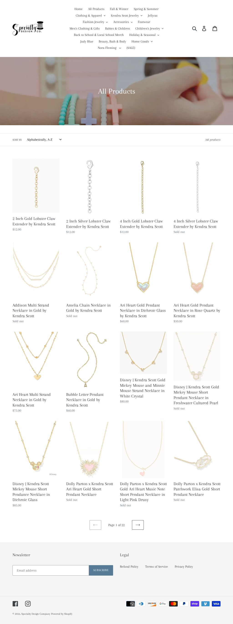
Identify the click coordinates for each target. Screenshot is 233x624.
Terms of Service (156, 566)
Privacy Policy (184, 566)
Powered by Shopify (61, 613)
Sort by (17, 139)
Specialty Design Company (35, 613)
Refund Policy (129, 566)
